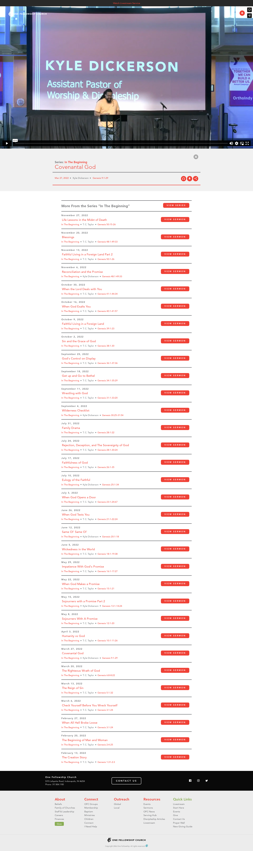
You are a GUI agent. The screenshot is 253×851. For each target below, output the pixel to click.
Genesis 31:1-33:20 (108, 397)
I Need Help (90, 826)
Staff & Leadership (64, 811)
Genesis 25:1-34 (110, 484)
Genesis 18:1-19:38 (108, 553)
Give (59, 823)
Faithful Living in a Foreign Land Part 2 (87, 254)
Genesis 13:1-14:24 (112, 606)
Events (147, 804)
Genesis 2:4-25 (105, 744)
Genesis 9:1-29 (100, 178)
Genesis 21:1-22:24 (108, 519)
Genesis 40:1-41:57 (108, 311)
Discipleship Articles (154, 819)
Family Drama (71, 428)
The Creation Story (74, 757)
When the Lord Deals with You (82, 289)
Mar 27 (58, 178)
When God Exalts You (76, 306)
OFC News (149, 811)
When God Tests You (75, 514)
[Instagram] (198, 780)
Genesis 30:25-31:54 (112, 415)
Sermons (148, 807)
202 (65, 178)
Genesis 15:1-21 (106, 588)
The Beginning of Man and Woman (85, 740)
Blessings (68, 237)
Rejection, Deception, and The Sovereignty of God (95, 445)
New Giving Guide (182, 826)
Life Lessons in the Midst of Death (84, 220)
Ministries (89, 815)
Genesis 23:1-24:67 (108, 501)
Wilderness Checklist (75, 410)
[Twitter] (206, 780)
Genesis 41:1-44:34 (108, 293)
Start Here (178, 807)
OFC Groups (91, 804)
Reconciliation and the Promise (82, 272)
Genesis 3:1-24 (105, 710)
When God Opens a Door (79, 497)
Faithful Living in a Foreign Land (83, 323)
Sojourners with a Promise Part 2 (83, 601)
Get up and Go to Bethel (78, 375)
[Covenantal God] (183, 178)
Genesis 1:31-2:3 (106, 762)
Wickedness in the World (78, 549)
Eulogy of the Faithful (76, 480)
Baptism (88, 811)
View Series (176, 205)
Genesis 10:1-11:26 (108, 640)
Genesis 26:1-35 (106, 467)
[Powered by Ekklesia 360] (147, 846)
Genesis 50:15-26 (107, 224)
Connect (91, 799)
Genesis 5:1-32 (105, 692)
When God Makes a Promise (81, 584)
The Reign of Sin (72, 688)
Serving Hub (150, 815)
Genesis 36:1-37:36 (108, 363)
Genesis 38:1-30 (106, 345)
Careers (59, 815)
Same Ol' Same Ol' (74, 532)
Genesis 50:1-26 (106, 259)
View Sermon (175, 219)
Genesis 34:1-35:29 (108, 380)
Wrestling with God (75, 393)
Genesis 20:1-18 (110, 536)
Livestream (149, 822)
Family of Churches (65, 807)
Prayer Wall (179, 822)
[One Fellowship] (27, 14)
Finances (59, 819)
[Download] (189, 178)
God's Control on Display (79, 358)
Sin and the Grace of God (79, 341)
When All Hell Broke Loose (79, 722)
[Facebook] (190, 780)
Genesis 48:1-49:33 (108, 241)
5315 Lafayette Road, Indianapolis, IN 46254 (65, 781)
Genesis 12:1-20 (106, 623)
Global (117, 804)
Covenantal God (72, 653)
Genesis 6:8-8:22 (106, 675)
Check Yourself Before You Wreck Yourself (89, 705)
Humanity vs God (73, 636)
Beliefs (58, 804)
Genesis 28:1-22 (106, 432)
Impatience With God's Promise (83, 566)
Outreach (121, 799)
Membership (91, 807)
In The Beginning (76, 162)
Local (116, 807)
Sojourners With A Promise (80, 618)
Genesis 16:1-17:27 (108, 571)
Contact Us (126, 780)
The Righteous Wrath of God (81, 670)
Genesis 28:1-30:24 (108, 449)
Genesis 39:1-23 (106, 328)
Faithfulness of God (75, 462)
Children (88, 819)
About (60, 799)
